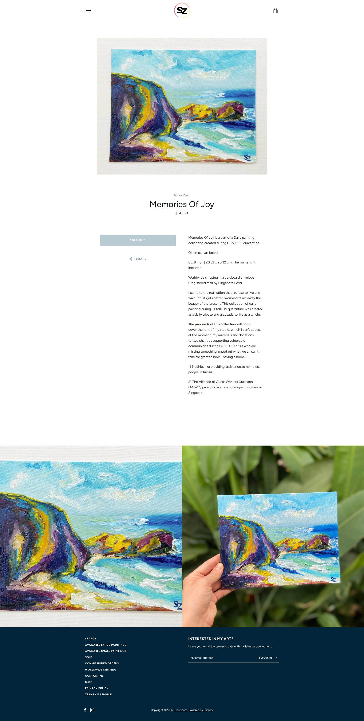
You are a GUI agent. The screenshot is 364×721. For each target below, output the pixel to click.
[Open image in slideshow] (182, 106)
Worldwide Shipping (100, 669)
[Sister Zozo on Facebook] (85, 710)
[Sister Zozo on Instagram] (92, 710)
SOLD (88, 657)
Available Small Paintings (105, 651)
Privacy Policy (96, 688)
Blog (88, 682)
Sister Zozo (180, 710)
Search (91, 638)
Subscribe (266, 657)
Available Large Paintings (105, 644)
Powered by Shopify (201, 710)
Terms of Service (98, 694)
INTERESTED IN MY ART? (210, 638)
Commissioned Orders (102, 663)
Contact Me (94, 675)
